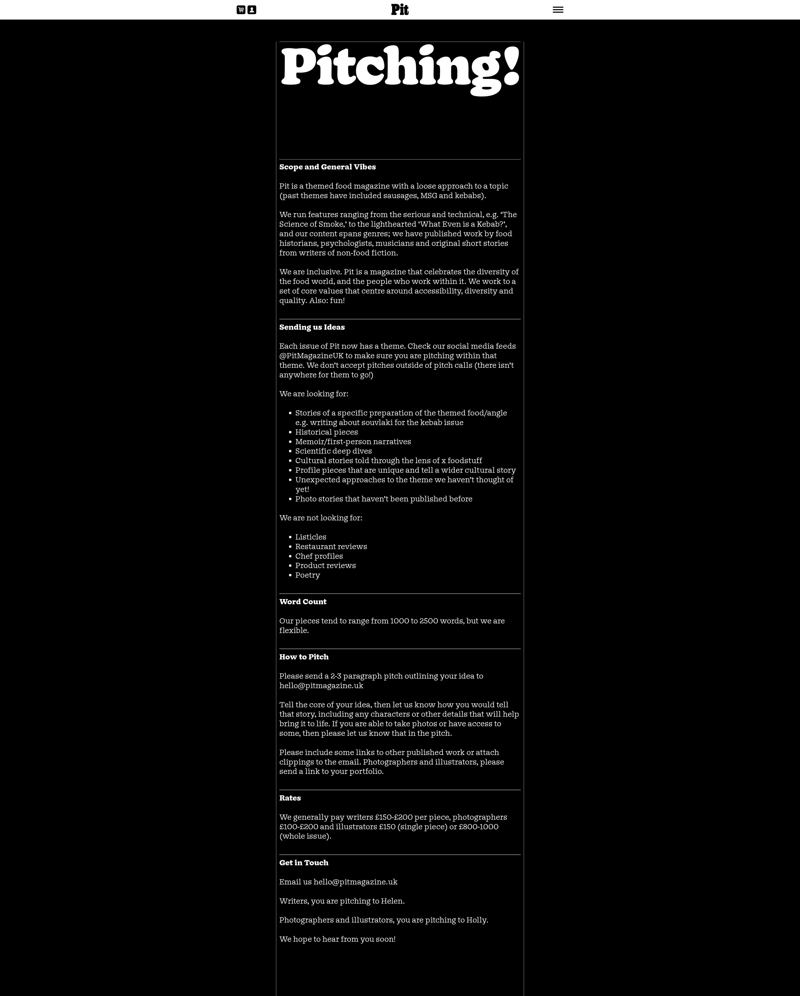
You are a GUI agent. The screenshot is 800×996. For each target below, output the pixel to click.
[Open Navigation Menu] (558, 9)
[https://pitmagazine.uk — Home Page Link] (400, 9)
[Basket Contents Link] (241, 9)
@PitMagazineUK (311, 356)
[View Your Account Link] (252, 9)
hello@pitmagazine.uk (321, 686)
